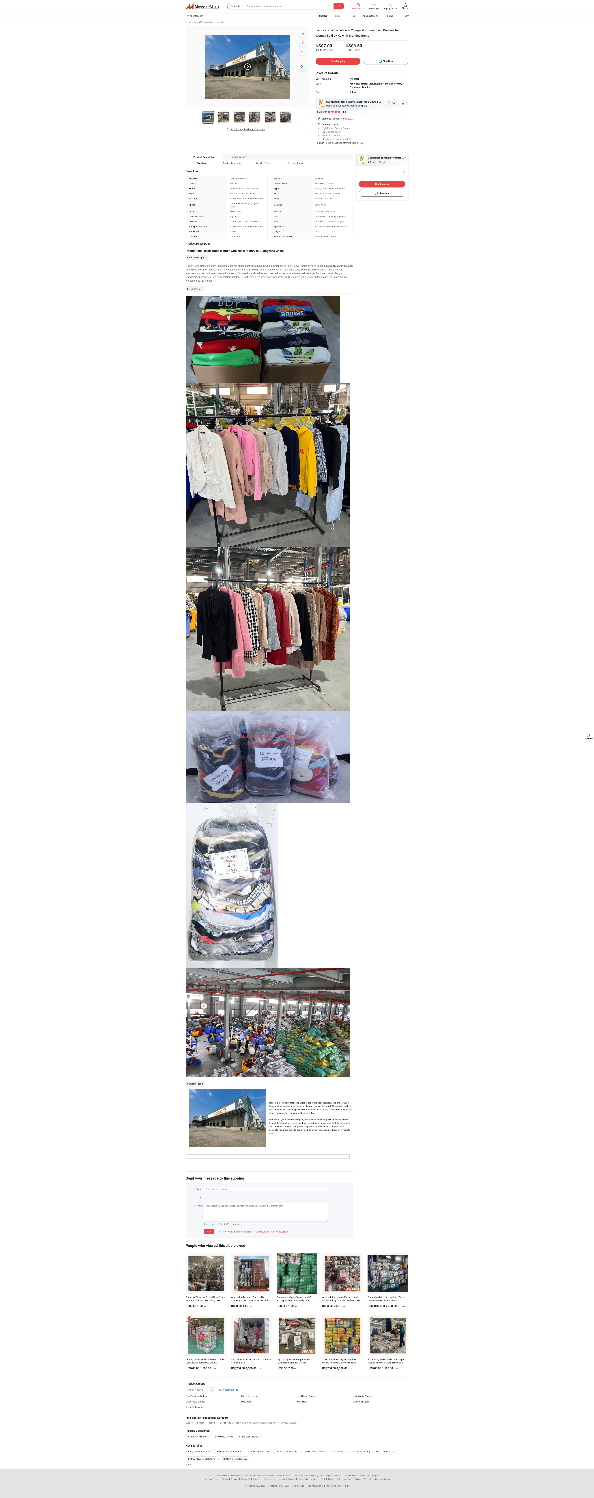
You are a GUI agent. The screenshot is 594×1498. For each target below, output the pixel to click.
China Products (236, 1475)
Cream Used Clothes (195, 1401)
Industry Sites (317, 1475)
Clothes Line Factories (258, 1451)
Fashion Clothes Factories (229, 1451)
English (225, 1479)
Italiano (281, 1479)
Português (245, 1479)
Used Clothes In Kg (385, 1451)
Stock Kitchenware (195, 1407)
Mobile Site (364, 1475)
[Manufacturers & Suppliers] (202, 6)
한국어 (322, 1479)
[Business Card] (403, 170)
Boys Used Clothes (224, 1436)
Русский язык (269, 1479)
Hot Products (221, 1475)
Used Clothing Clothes (314, 1451)
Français (256, 1479)
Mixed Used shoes (249, 1396)
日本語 (331, 1479)
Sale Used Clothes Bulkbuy (234, 1458)
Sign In (320, 142)
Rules (406, 15)
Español (234, 1479)
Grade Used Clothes (248, 1436)
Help (353, 15)
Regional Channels (333, 1475)
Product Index (350, 1475)
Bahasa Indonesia (382, 1479)
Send (209, 1231)
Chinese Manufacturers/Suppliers (260, 1475)
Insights (375, 1475)
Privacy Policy (343, 1486)
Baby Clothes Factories (199, 1451)
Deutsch (291, 1479)
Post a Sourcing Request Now (272, 1231)
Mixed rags (302, 1401)
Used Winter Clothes (362, 1396)
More (188, 1464)
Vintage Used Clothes (198, 1436)
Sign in (405, 8)
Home (188, 22)
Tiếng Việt (367, 1479)
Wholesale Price (301, 1475)
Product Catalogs (229, 1389)
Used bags (246, 1401)
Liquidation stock (361, 1401)
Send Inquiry (338, 61)
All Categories (196, 15)
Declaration (329, 1486)
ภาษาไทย (347, 1479)
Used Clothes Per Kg (360, 1451)
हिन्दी (338, 1479)
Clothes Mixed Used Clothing (201, 1458)
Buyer (337, 15)
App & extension (370, 15)
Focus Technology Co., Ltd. (276, 1486)
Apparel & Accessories (203, 22)
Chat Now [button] (388, 61)
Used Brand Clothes (306, 1396)
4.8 (370, 162)
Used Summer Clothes (196, 1396)
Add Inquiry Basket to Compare (248, 129)
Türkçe (357, 1479)
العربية (313, 1479)
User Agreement (314, 1486)
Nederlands (303, 1479)
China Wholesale (284, 1475)
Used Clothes (221, 22)
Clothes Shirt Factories (286, 1451)
